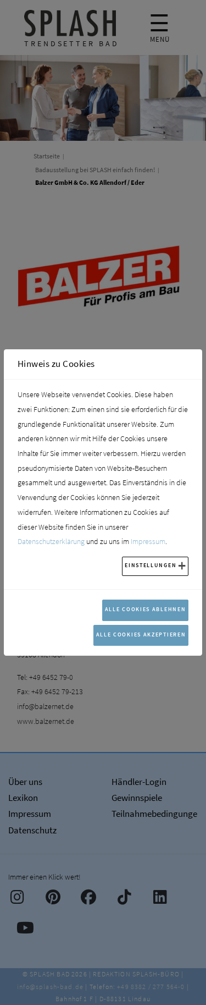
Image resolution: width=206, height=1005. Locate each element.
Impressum (148, 541)
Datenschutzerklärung (51, 541)
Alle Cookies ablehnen (145, 609)
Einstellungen (150, 565)
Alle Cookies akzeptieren (141, 634)
